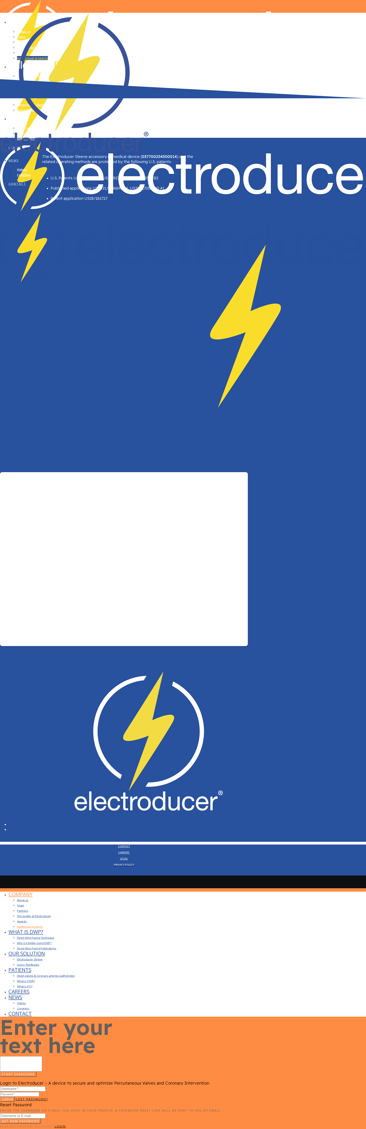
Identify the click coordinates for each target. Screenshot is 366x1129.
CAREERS (124, 852)
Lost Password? (32, 1099)
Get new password (20, 1121)
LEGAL (124, 858)
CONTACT (124, 846)
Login (7, 1099)
